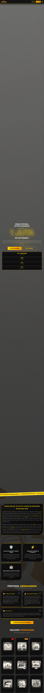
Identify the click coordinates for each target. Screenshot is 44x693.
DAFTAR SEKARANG (14, 248)
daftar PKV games (25, 529)
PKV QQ (34, 524)
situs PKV (40, 511)
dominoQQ (12, 527)
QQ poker (26, 516)
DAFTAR (38, 1)
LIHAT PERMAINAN (29, 248)
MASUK (33, 1)
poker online (35, 515)
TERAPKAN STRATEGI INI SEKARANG (22, 622)
